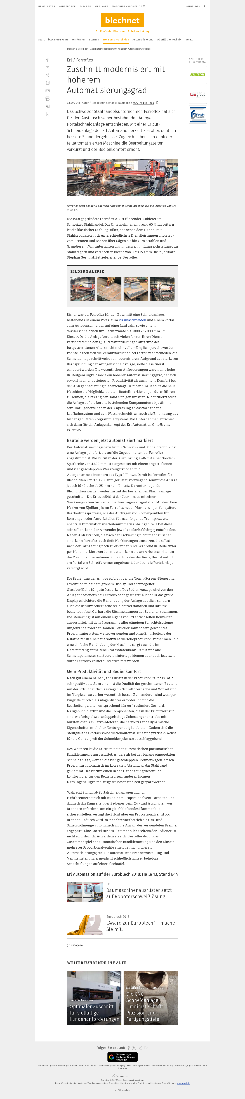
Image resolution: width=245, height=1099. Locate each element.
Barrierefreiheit (58, 1065)
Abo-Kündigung (118, 1065)
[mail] (47, 90)
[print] (47, 98)
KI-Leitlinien (196, 1065)
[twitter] (47, 67)
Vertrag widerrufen (142, 1065)
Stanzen (94, 39)
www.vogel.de (183, 1083)
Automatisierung (143, 39)
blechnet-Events (58, 39)
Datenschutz (44, 1065)
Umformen (78, 39)
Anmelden (193, 6)
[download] (47, 106)
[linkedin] (47, 83)
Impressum (72, 1065)
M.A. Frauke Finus (143, 102)
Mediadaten (90, 1065)
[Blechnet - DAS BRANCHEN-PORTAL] (41, 39)
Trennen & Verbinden (116, 39)
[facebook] (47, 59)
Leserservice (104, 1065)
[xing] (47, 75)
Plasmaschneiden (132, 320)
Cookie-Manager (181, 1065)
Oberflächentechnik (169, 39)
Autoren (123, 1068)
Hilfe (129, 1065)
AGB (81, 1065)
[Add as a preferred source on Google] (122, 1057)
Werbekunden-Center (162, 1065)
